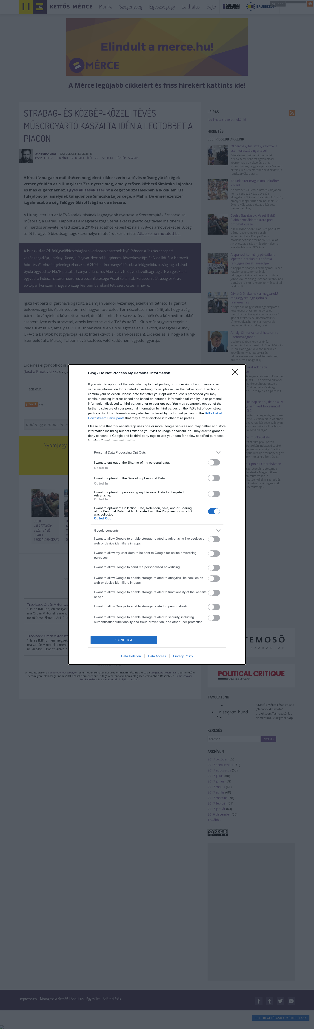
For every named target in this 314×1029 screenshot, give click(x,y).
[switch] (214, 462)
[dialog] (157, 514)
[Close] (236, 373)
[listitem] (157, 452)
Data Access (157, 656)
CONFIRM (123, 640)
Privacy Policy (183, 656)
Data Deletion (131, 656)
